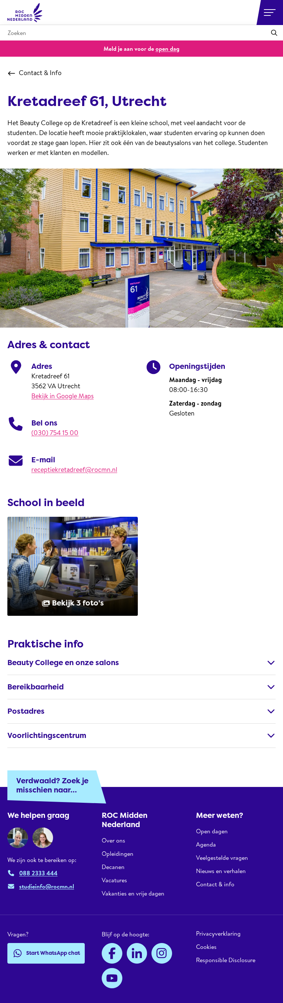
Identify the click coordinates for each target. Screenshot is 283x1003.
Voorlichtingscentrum (46, 735)
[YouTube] (112, 978)
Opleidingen (117, 854)
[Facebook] (112, 953)
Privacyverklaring (218, 933)
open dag (167, 49)
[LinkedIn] (137, 953)
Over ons (113, 840)
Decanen (113, 867)
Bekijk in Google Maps (62, 395)
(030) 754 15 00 (54, 432)
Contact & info (215, 884)
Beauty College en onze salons (63, 662)
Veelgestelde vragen (222, 858)
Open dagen (212, 831)
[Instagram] (161, 953)
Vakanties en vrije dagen (133, 893)
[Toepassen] (274, 32)
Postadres (26, 711)
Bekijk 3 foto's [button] (78, 603)
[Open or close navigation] (269, 12)
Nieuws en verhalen (221, 871)
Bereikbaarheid (35, 687)
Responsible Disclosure (225, 960)
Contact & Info (40, 72)
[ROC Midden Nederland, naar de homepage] (25, 12)
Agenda (206, 844)
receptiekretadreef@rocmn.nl (74, 469)
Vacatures (114, 880)
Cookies (206, 947)
